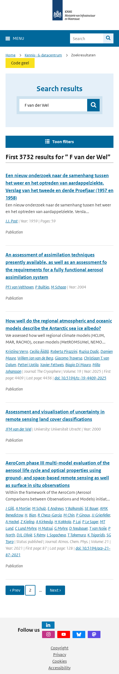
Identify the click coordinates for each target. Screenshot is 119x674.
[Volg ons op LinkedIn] (48, 625)
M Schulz (39, 508)
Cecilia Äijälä (39, 351)
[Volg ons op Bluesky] (78, 634)
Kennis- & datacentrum (43, 55)
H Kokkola (63, 521)
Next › (55, 590)
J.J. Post (12, 221)
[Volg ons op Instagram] (48, 634)
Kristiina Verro (17, 351)
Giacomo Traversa (68, 358)
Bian (32, 515)
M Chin (68, 515)
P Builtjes (42, 287)
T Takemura (77, 534)
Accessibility (59, 667)
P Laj (77, 521)
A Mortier (23, 508)
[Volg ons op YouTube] (63, 634)
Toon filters (63, 141)
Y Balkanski (74, 508)
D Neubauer (78, 528)
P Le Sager (90, 521)
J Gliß (10, 508)
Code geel (20, 62)
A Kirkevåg (44, 521)
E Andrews (56, 508)
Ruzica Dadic (89, 351)
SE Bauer (91, 508)
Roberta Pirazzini (63, 351)
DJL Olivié (24, 534)
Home (10, 55)
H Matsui (45, 528)
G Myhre (61, 528)
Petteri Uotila (28, 364)
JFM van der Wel (18, 429)
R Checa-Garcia (50, 515)
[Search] (108, 38)
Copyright (59, 648)
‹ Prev (15, 590)
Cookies (59, 661)
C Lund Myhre (26, 528)
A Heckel (12, 521)
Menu (18, 38)
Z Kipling (27, 521)
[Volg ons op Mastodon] (94, 634)
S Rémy (39, 534)
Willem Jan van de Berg (35, 358)
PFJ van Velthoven (19, 287)
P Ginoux (83, 515)
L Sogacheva (56, 534)
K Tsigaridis (96, 534)
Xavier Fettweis (52, 364)
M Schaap (58, 287)
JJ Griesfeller (101, 515)
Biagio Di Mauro (78, 364)
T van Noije (98, 528)
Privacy (59, 654)
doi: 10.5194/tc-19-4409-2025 (80, 378)
